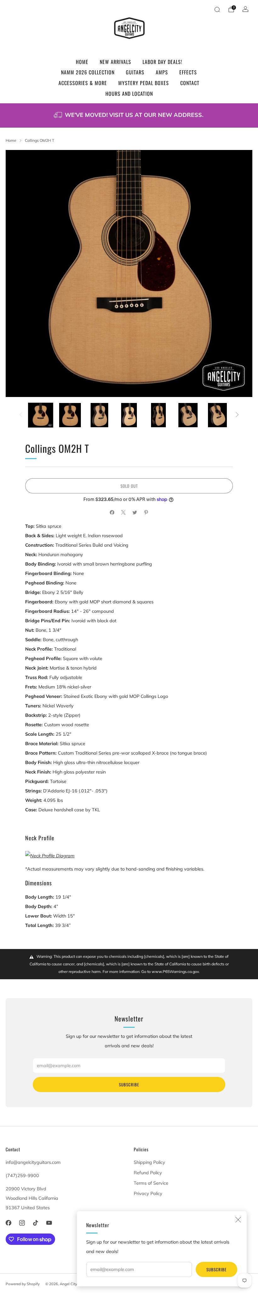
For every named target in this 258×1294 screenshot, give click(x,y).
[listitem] (129, 115)
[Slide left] (21, 415)
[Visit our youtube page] (49, 1223)
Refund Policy (148, 1173)
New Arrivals (115, 62)
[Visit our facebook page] (8, 1223)
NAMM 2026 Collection (88, 72)
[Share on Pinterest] (146, 512)
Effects (188, 72)
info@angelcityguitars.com (33, 1162)
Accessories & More (83, 83)
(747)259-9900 (22, 1175)
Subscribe (216, 1269)
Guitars (135, 72)
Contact (189, 83)
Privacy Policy (148, 1193)
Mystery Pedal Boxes (143, 83)
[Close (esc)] (238, 1219)
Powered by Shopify (23, 1283)
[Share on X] (123, 512)
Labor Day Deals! (162, 62)
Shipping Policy (149, 1162)
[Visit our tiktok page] (35, 1223)
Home (82, 62)
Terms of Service (151, 1183)
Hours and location (129, 93)
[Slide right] (237, 415)
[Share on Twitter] (134, 512)
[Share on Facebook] (112, 512)
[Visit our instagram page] (22, 1223)
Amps (162, 72)
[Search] (217, 9)
